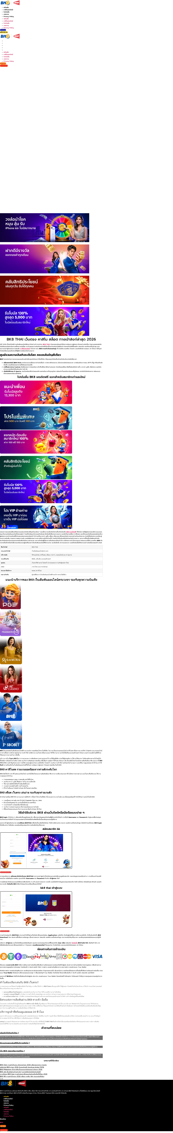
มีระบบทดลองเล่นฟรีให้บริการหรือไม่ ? (15, 1043)
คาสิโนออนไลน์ (8, 10)
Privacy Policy (9, 16)
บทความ (6, 14)
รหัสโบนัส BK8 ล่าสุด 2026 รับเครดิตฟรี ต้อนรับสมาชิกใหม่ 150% (22, 1067)
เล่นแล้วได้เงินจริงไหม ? (9, 1032)
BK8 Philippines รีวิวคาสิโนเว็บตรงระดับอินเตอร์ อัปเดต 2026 (21, 1069)
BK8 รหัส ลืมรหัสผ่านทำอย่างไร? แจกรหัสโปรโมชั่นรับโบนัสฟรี (20, 1072)
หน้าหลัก (6, 7)
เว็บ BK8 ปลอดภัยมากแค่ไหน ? (12, 1051)
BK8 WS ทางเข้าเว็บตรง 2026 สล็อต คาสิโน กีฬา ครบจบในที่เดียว (22, 1076)
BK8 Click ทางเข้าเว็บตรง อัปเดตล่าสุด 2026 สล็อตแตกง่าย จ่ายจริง (23, 1065)
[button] (51, 1032)
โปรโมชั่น (6, 12)
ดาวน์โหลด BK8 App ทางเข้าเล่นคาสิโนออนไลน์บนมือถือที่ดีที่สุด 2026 (23, 1074)
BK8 (1, 1122)
